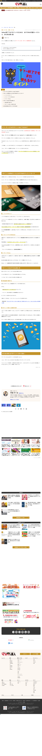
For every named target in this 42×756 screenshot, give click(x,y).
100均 (18, 660)
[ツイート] (16, 409)
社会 (26, 685)
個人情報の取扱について (29, 700)
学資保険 (3, 685)
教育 (34, 691)
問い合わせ (11, 700)
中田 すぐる (14, 393)
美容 (18, 672)
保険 (27, 7)
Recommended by (36, 457)
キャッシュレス (20, 674)
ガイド (12, 695)
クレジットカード (20, 675)
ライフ (41, 7)
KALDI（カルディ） (20, 662)
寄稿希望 (14, 700)
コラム (3, 695)
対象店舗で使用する (8, 102)
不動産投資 (11, 663)
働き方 (34, 684)
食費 (18, 671)
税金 (30, 7)
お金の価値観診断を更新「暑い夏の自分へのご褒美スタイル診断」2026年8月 (17, 10)
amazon (19, 676)
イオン (19, 666)
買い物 (34, 660)
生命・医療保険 (4, 684)
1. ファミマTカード (8, 95)
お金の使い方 (35, 681)
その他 (32, 695)
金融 (34, 663)
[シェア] (18, 409)
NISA (10, 668)
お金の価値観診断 (10, 7)
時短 (34, 692)
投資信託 (11, 662)
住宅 (34, 686)
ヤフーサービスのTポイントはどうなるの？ (11, 91)
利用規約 (24, 700)
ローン (33, 7)
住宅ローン (19, 681)
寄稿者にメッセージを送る (14, 399)
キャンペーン (23, 7)
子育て (34, 687)
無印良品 (19, 669)
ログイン (25, 654)
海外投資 (11, 666)
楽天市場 (19, 668)
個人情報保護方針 (35, 700)
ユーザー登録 (35, 654)
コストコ (19, 663)
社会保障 (34, 690)
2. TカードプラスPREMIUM (10, 97)
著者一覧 (3, 700)
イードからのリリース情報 (21, 702)
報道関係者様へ (7, 700)
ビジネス (37, 7)
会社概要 (39, 700)
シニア (26, 658)
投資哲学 (11, 669)
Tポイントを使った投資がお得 (10, 104)
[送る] (21, 409)
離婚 (34, 685)
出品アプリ (19, 665)
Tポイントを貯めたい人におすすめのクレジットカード (13, 93)
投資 (15, 7)
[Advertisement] (21, 424)
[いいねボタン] (26, 386)
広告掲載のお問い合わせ (19, 700)
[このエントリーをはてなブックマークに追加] (26, 409)
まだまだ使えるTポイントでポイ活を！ (10, 106)
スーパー (19, 670)
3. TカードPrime (8, 98)
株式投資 (11, 660)
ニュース (4, 7)
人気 (1, 7)
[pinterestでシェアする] (24, 409)
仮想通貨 (11, 665)
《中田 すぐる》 (37, 367)
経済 (26, 684)
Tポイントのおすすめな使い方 (9, 100)
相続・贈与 (11, 684)
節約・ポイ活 (18, 8)
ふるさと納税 (12, 685)
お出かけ (34, 662)
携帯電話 (19, 677)
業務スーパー (19, 664)
